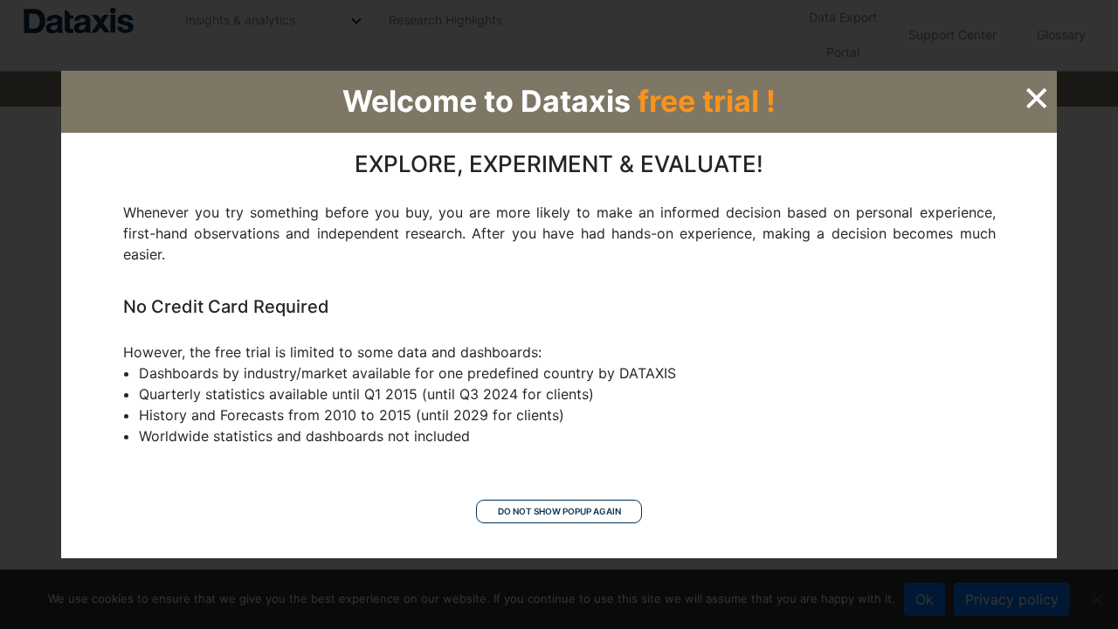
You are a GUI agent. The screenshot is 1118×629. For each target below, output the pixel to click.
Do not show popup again (559, 511)
